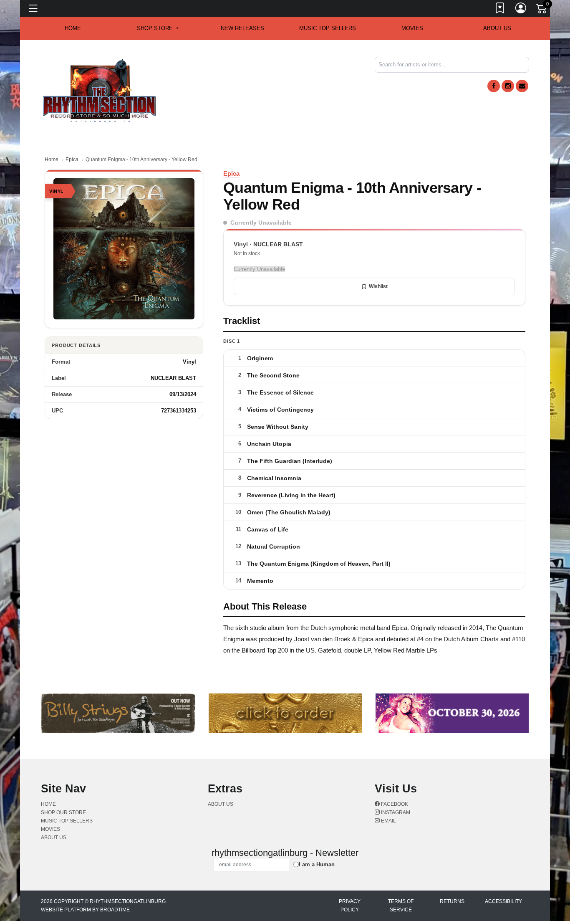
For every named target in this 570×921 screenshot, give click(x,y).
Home (51, 159)
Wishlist (378, 286)
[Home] (99, 90)
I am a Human (317, 864)
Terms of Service (401, 905)
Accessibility (503, 901)
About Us (497, 28)
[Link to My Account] (521, 9)
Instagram (395, 812)
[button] (157, 28)
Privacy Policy (350, 905)
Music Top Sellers (327, 28)
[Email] (522, 86)
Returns (452, 901)
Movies (412, 28)
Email (388, 821)
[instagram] (508, 86)
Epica (72, 159)
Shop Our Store (63, 812)
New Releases (242, 28)
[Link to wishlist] (500, 9)
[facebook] (494, 86)
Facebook (394, 804)
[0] (542, 10)
